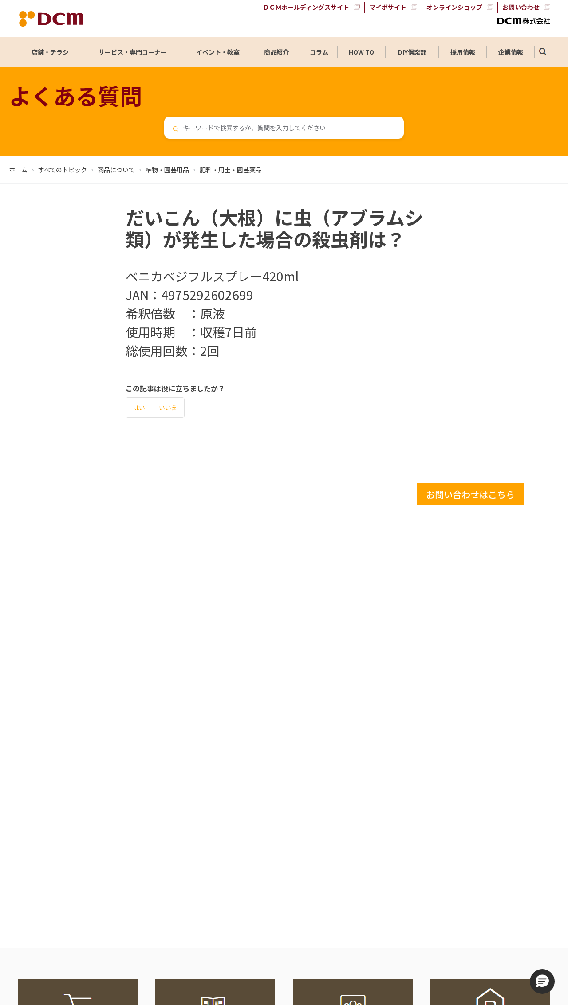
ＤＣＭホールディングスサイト (306, 7)
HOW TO (361, 51)
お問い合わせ (521, 7)
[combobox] (284, 128)
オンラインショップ (454, 7)
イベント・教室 (218, 51)
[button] (542, 981)
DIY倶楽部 (412, 51)
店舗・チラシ (50, 51)
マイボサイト (387, 7)
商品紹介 (276, 51)
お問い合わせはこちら (470, 494)
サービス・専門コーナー (133, 51)
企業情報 (510, 51)
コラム (319, 51)
